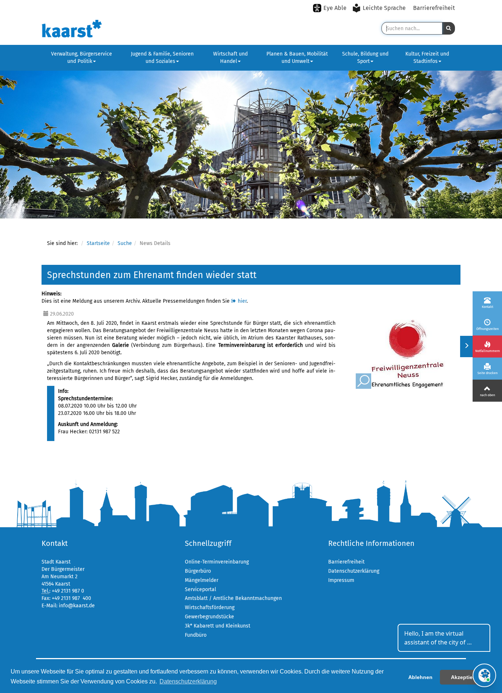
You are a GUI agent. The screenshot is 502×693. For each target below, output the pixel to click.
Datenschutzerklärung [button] (188, 681)
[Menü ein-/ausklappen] (466, 346)
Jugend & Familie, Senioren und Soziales (162, 57)
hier (242, 301)
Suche (125, 243)
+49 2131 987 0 (68, 591)
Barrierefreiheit (434, 7)
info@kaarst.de (77, 606)
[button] (448, 28)
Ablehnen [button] (420, 677)
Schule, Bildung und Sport (365, 57)
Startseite (98, 243)
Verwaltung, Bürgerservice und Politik (81, 57)
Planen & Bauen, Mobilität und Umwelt (297, 57)
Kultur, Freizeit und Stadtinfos (427, 57)
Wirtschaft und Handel (230, 57)
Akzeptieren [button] (466, 677)
